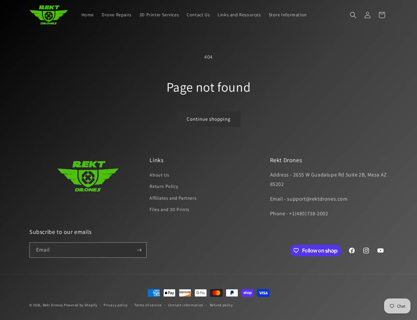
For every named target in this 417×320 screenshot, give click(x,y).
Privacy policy (116, 305)
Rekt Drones (53, 305)
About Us (159, 175)
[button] (353, 15)
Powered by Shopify (80, 305)
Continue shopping (209, 119)
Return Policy (164, 186)
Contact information (185, 305)
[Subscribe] (139, 250)
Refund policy (221, 305)
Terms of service (148, 305)
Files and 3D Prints (169, 209)
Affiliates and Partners (173, 198)
